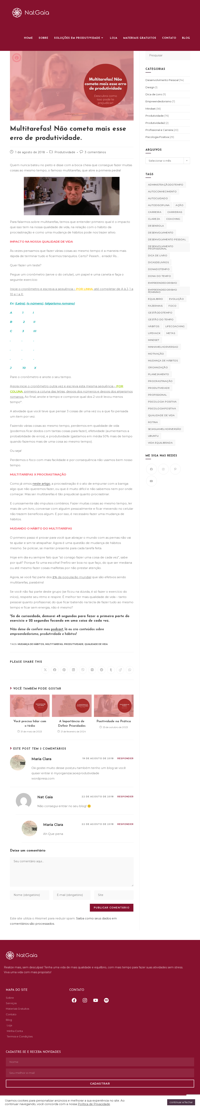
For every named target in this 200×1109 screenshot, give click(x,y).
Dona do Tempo (159, 276)
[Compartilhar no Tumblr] (111, 670)
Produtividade (64, 152)
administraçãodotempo (165, 184)
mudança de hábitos (31, 644)
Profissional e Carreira (159, 129)
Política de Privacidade (94, 1104)
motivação (156, 353)
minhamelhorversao (163, 346)
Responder (125, 758)
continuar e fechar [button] (181, 1102)
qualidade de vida (96, 644)
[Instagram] (163, 469)
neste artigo (41, 483)
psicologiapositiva (162, 408)
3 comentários (95, 152)
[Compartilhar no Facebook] (55, 670)
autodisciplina (159, 205)
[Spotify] (106, 1000)
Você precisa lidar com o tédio (29, 723)
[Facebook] (151, 469)
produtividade (73, 644)
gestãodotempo (160, 312)
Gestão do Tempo (161, 319)
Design (150, 87)
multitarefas (54, 644)
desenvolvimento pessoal (167, 239)
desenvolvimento (160, 232)
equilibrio (155, 298)
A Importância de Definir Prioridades (72, 723)
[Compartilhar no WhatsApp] (130, 670)
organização (158, 367)
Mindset (151, 108)
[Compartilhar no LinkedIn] (73, 670)
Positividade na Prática (113, 721)
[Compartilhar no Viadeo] (120, 670)
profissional (157, 394)
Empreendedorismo (158, 101)
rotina (153, 422)
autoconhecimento (162, 191)
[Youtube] (151, 481)
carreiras (174, 212)
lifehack (154, 333)
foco (172, 305)
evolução (176, 298)
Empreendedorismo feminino (162, 290)
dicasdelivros (158, 262)
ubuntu (153, 435)
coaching (173, 218)
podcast (57, 629)
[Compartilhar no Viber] (83, 670)
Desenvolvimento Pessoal (162, 80)
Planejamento (158, 374)
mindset (153, 339)
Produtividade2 (155, 122)
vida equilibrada (160, 442)
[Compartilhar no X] (45, 670)
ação (179, 205)
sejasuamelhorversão (164, 429)
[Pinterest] (175, 469)
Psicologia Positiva (157, 137)
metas (170, 333)
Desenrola (156, 225)
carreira (154, 212)
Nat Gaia (45, 797)
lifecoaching (175, 326)
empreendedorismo (162, 282)
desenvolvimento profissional (160, 247)
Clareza (154, 218)
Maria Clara (41, 759)
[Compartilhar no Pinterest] (64, 670)
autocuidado (158, 198)
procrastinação (160, 381)
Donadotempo (159, 269)
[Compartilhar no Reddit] (101, 670)
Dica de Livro (154, 94)
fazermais (155, 305)
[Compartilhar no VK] (92, 670)
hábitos (153, 326)
